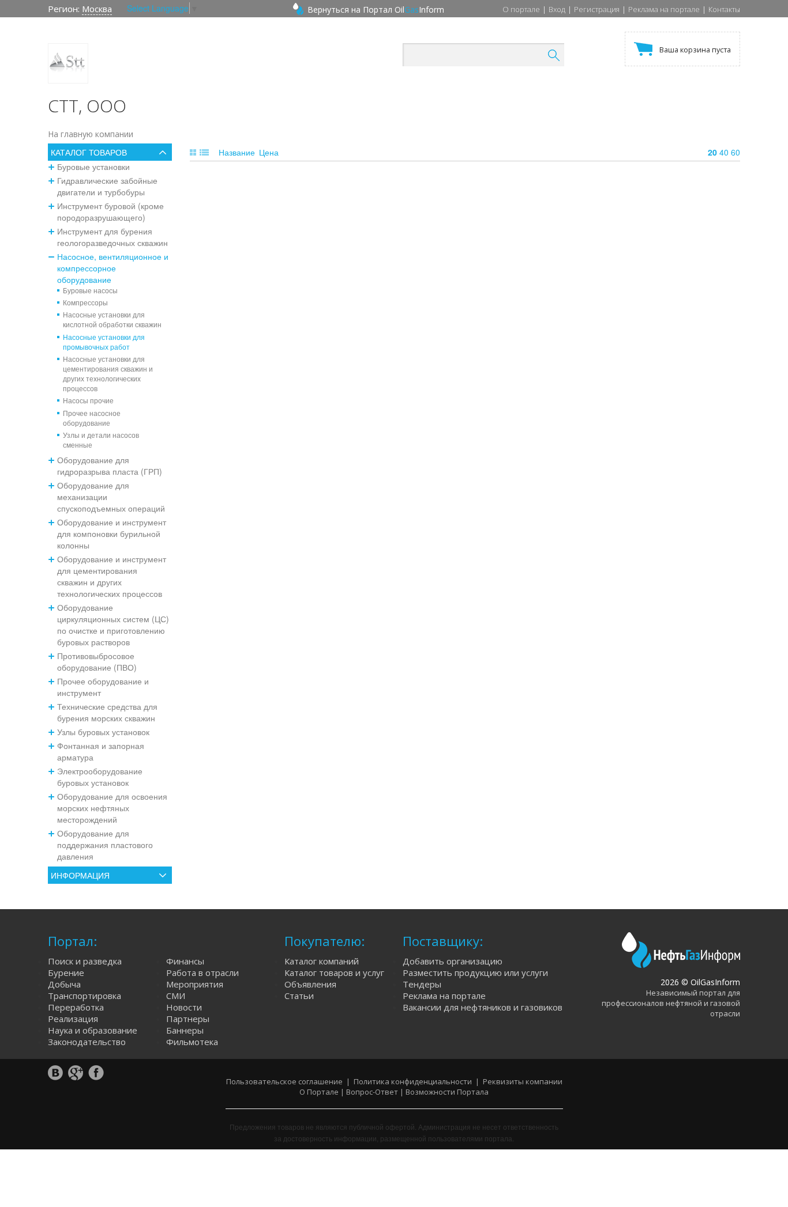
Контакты (724, 9)
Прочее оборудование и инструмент (103, 686)
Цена (269, 152)
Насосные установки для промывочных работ (104, 341)
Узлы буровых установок (103, 731)
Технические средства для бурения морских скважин (107, 712)
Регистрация (597, 9)
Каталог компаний (321, 961)
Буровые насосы (90, 290)
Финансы (185, 961)
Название (237, 152)
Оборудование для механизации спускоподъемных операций (111, 496)
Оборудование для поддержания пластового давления (105, 844)
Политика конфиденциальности (413, 1081)
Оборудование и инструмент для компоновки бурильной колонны (111, 533)
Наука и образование (92, 1030)
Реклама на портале (664, 9)
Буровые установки (93, 166)
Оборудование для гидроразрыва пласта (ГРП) (109, 465)
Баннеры (185, 1030)
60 (735, 152)
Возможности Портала (447, 1092)
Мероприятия (194, 984)
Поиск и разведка (85, 961)
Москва (97, 8)
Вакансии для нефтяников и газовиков (482, 1007)
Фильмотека (192, 1041)
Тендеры (422, 984)
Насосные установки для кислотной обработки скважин (112, 319)
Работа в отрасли (202, 972)
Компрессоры (85, 302)
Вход (557, 9)
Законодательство (87, 1041)
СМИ (175, 995)
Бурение (66, 972)
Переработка (76, 1007)
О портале (521, 9)
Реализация (73, 1018)
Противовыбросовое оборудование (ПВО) (97, 661)
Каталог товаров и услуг (334, 972)
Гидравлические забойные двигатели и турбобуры (107, 186)
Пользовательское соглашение (284, 1081)
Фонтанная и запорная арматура (100, 751)
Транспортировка (84, 995)
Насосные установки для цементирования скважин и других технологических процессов (108, 373)
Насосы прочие (88, 400)
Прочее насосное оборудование (92, 417)
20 (712, 152)
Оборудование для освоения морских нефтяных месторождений (112, 807)
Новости (184, 1007)
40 (724, 152)
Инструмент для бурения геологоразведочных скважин (112, 236)
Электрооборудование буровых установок (99, 776)
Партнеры (187, 1018)
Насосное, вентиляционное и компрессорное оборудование (112, 268)
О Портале (319, 1092)
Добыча (64, 984)
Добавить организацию (452, 961)
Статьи (299, 995)
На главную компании (90, 133)
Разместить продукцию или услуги (475, 972)
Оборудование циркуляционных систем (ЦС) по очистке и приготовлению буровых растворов (113, 624)
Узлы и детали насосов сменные (101, 439)
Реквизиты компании (522, 1081)
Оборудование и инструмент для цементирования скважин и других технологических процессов (111, 576)
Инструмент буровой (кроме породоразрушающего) (110, 211)
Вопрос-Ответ (372, 1092)
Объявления (310, 984)
